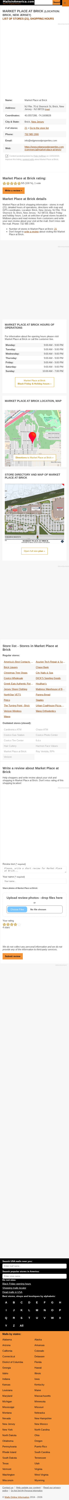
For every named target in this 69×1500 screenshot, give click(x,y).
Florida (38, 1362)
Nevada (6, 1418)
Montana (7, 1412)
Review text (14, 864)
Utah (36, 1463)
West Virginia (41, 1474)
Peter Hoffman (40, 156)
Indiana (6, 1379)
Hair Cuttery (10, 746)
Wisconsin (7, 1480)
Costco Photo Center (47, 735)
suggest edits (28, 159)
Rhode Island (9, 1452)
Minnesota (39, 1401)
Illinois (37, 1373)
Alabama (7, 1339)
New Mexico (41, 1424)
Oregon (38, 1441)
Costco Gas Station (14, 735)
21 (26, 128)
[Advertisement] (34, 59)
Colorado (39, 1350)
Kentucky (39, 1384)
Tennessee (40, 1457)
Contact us (7, 1487)
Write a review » (13, 190)
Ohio (36, 1435)
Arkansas (39, 1345)
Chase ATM (42, 729)
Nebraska (39, 1412)
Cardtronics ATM (13, 729)
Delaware (39, 1356)
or (35, 900)
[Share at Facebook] (30, 169)
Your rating (8, 920)
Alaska (38, 1339)
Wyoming (39, 1480)
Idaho (5, 1373)
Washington (8, 1474)
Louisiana (7, 1390)
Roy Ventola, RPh (45, 751)
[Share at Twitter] (34, 169)
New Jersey (8, 1424)
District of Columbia (12, 1362)
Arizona (6, 1345)
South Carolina (42, 1452)
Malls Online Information (17, 1497)
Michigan (7, 1401)
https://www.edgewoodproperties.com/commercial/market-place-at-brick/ (44, 148)
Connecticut (8, 1356)
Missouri (38, 1407)
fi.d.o (38, 740)
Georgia (6, 1367)
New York (7, 1429)
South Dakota (9, 1457)
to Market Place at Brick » (34, 457)
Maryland (7, 1395)
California (7, 1350)
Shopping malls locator (14, 1288)
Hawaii (38, 1367)
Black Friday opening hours (16, 1283)
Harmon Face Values (47, 746)
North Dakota (9, 1435)
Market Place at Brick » (35, 382)
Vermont (6, 1469)
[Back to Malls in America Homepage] (18, 2)
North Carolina (42, 1429)
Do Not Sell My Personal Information (27, 1491)
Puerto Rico (40, 1446)
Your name (14, 876)
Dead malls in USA (12, 1292)
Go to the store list (39, 128)
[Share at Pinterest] (39, 169)
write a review (31, 231)
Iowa (36, 1379)
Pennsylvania (9, 1446)
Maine (37, 1390)
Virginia (38, 1469)
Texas (5, 1463)
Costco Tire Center (14, 740)
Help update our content (28, 1487)
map (47, 109)
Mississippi (8, 1407)
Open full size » (34, 551)
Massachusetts (42, 1395)
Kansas (6, 1384)
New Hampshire (43, 1418)
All (21, 1325)
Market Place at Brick (15, 751)
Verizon (8, 756)
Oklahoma (7, 1441)
